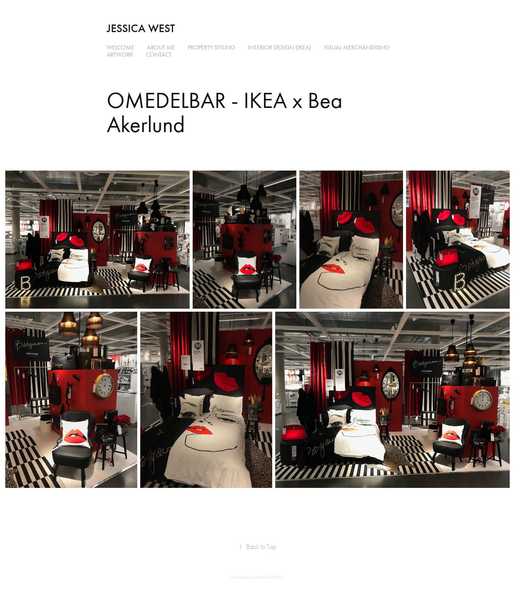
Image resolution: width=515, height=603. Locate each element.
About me (161, 47)
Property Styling (211, 47)
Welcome (120, 47)
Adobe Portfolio (269, 577)
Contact (159, 54)
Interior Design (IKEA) (279, 47)
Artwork (120, 54)
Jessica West (141, 28)
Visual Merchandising (356, 47)
